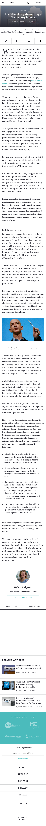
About (23, 767)
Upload (23, 795)
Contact (23, 781)
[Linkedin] (28, 41)
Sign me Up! (23, 759)
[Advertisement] (23, 632)
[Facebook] (17, 41)
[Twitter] (6, 41)
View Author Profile (23, 598)
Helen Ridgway (23, 587)
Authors (23, 774)
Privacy (23, 788)
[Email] (40, 41)
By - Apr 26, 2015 (23, 22)
